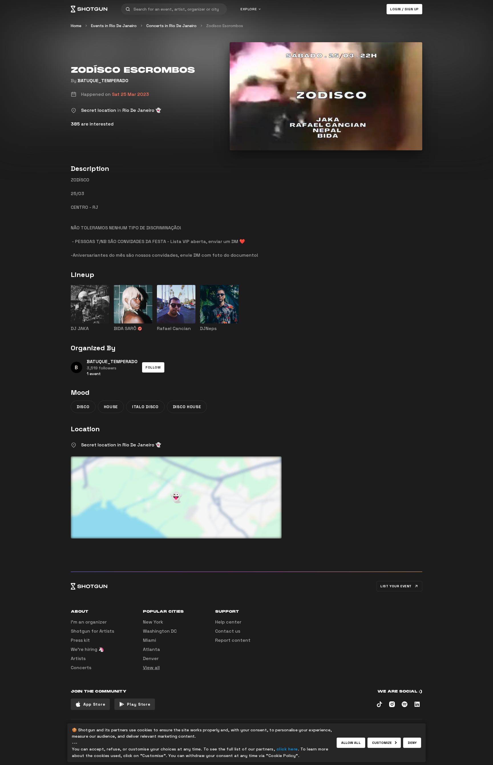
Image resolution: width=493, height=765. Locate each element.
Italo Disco (145, 406)
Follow (153, 367)
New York (153, 622)
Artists (78, 658)
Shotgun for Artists (92, 631)
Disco (83, 406)
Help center (228, 622)
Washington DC (160, 631)
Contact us (227, 631)
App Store (94, 704)
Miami (149, 640)
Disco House (187, 406)
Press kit (80, 640)
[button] (153, 367)
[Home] (89, 9)
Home (76, 25)
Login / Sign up (404, 9)
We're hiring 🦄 (87, 649)
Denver (151, 658)
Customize (382, 742)
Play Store (138, 704)
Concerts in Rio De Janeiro (171, 25)
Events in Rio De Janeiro (114, 25)
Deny (412, 742)
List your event (396, 586)
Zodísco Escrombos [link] (224, 25)
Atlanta (151, 649)
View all (151, 668)
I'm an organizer (89, 622)
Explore (249, 9)
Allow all (351, 742)
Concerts (81, 668)
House (111, 406)
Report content (232, 640)
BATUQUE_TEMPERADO (103, 81)
